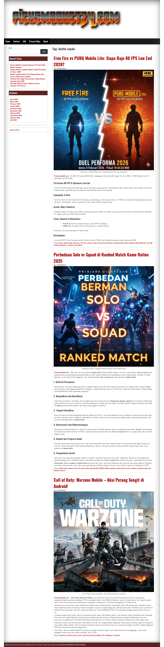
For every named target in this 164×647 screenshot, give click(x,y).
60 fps (61, 243)
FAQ (24, 41)
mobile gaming (119, 243)
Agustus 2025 (15, 118)
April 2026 (14, 99)
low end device (108, 243)
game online (85, 468)
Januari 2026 (14, 106)
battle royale (68, 243)
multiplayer (109, 635)
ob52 (126, 243)
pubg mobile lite (140, 243)
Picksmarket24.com (61, 176)
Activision (62, 635)
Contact (16, 41)
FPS (103, 635)
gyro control (98, 243)
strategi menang (142, 468)
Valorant (62, 470)
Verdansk (117, 635)
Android (69, 635)
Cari (10, 48)
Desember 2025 (15, 109)
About (45, 41)
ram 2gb (149, 243)
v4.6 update (78, 245)
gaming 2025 (94, 468)
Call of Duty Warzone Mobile (91, 635)
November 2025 (15, 111)
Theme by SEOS (80, 644)
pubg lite (131, 243)
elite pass (76, 243)
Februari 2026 (15, 104)
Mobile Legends (110, 468)
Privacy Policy (34, 41)
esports (70, 468)
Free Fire (83, 243)
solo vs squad (131, 468)
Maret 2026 (14, 102)
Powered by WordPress (67, 644)
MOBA (102, 468)
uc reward (70, 245)
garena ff (90, 243)
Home (8, 41)
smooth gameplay (60, 245)
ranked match (121, 468)
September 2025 (16, 115)
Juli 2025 (13, 120)
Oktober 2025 (15, 113)
